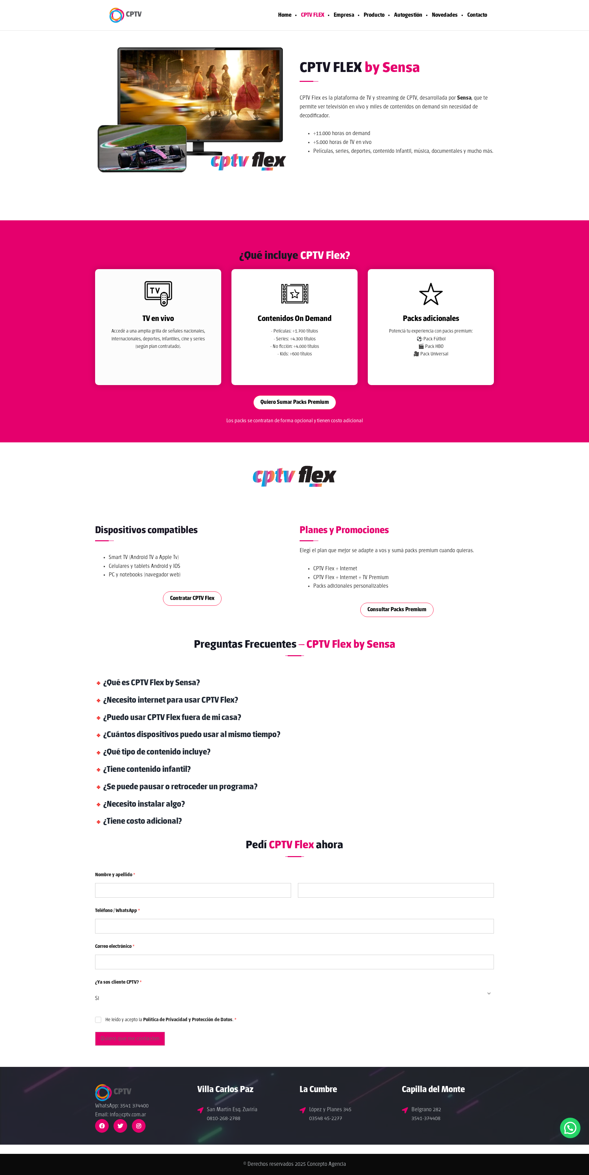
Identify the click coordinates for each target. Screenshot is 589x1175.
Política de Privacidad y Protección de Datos (187, 1020)
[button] (570, 1128)
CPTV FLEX (312, 15)
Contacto (477, 15)
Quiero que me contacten (130, 1038)
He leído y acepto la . (171, 1020)
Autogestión (408, 15)
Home (284, 15)
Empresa (344, 15)
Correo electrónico (115, 946)
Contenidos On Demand (295, 318)
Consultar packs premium (396, 609)
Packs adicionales (431, 318)
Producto (374, 15)
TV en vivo (158, 318)
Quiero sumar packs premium (294, 402)
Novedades (445, 15)
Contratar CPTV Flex (192, 598)
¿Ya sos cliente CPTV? (118, 982)
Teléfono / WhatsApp (117, 911)
